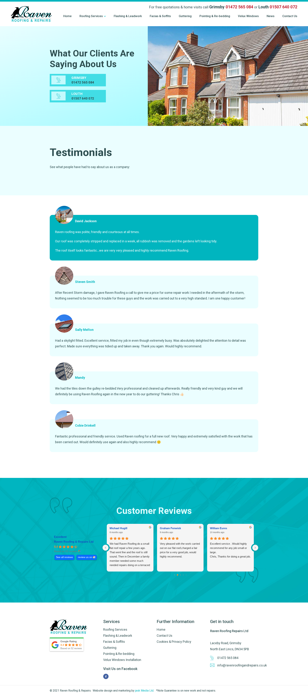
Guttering (185, 16)
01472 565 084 (239, 7)
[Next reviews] (255, 548)
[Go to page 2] (180, 575)
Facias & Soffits (160, 16)
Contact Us (289, 16)
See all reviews (64, 557)
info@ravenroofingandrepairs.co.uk (237, 665)
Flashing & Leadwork (128, 16)
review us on (85, 557)
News (270, 16)
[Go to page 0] (174, 574)
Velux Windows (248, 16)
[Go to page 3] (183, 574)
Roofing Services (91, 16)
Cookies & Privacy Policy (174, 641)
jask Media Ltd (143, 690)
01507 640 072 (283, 7)
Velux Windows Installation (122, 660)
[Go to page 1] (177, 574)
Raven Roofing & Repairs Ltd (74, 541)
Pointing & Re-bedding (214, 16)
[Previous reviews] (105, 548)
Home (67, 16)
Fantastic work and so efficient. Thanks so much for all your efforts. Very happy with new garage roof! (229, 550)
